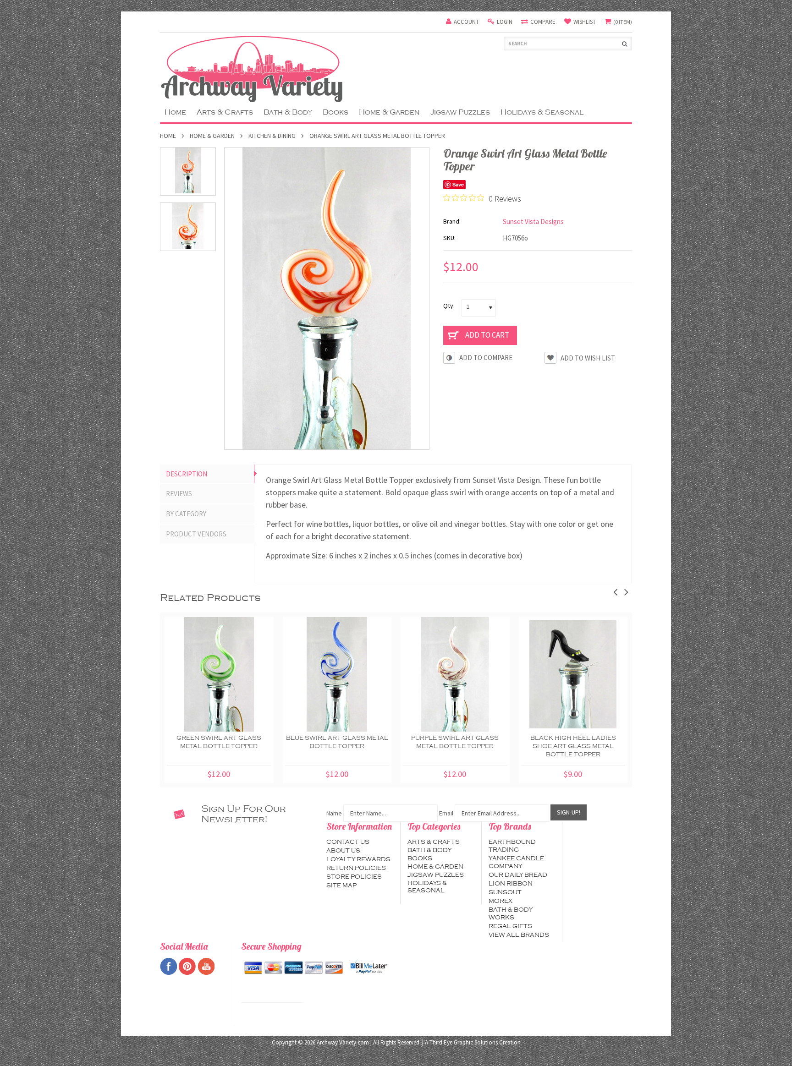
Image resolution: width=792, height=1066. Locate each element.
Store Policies (354, 877)
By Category (186, 513)
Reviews (179, 493)
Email (446, 813)
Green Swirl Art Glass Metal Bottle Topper (218, 742)
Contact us (347, 842)
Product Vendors (196, 534)
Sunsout (505, 892)
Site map (341, 885)
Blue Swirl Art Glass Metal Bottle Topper (337, 742)
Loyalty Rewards (358, 859)
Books (335, 112)
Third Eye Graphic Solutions (463, 1042)
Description (186, 474)
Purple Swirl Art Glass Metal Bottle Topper (455, 742)
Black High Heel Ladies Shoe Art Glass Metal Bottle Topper (573, 746)
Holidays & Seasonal (541, 112)
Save (458, 184)
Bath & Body (288, 112)
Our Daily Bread (518, 875)
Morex (500, 901)
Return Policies (356, 868)
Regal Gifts (510, 926)
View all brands (519, 935)
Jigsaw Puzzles (460, 112)
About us (343, 850)
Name (334, 813)
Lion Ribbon (511, 883)
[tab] (207, 474)
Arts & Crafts (225, 112)
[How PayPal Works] (369, 966)
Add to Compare (485, 357)
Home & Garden (389, 112)
